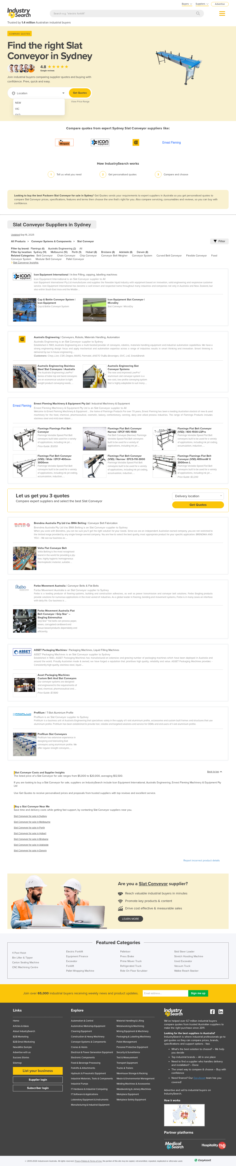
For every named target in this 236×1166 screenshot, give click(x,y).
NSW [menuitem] (18, 102)
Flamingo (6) (37, 248)
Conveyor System (142, 255)
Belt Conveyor (45, 255)
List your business (38, 1071)
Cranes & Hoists (79, 1047)
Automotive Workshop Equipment (88, 1026)
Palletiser (125, 951)
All (80, 248)
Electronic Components (83, 1057)
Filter (221, 241)
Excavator (71, 961)
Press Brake (127, 956)
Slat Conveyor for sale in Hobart (30, 833)
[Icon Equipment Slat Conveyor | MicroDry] (117, 296)
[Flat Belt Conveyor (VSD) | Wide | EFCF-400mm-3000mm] (48, 452)
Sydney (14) (40, 252)
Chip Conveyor (88, 255)
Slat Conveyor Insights (26, 262)
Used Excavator (183, 961)
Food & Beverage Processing (85, 1062)
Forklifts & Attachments (83, 1068)
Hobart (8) (91, 252)
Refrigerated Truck (130, 966)
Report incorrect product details (201, 860)
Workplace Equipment (128, 1094)
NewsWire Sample (22, 1047)
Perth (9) (76, 252)
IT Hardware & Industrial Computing (89, 1089)
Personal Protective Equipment (132, 1047)
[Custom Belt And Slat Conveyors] (47, 671)
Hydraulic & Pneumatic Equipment (88, 1073)
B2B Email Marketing (24, 1041)
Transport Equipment (127, 1062)
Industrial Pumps (79, 1083)
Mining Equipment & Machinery (132, 1031)
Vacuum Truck (182, 966)
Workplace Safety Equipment (131, 1099)
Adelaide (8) (125, 252)
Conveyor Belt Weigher (114, 255)
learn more (130, 918)
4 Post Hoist (19, 952)
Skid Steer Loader (184, 951)
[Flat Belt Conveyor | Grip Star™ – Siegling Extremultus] (47, 607)
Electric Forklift (74, 951)
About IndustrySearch (24, 1031)
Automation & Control (82, 1020)
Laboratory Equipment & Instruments (89, 1099)
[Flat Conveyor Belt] (47, 544)
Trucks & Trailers (125, 1068)
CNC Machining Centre (25, 967)
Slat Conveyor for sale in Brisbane (31, 839)
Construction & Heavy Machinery (87, 1036)
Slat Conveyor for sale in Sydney (30, 816)
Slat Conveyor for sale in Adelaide (31, 844)
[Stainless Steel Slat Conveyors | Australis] (48, 362)
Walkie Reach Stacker (186, 970)
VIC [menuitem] (17, 108)
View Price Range (80, 101)
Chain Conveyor (66, 255)
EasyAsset (199, 1078)
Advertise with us (22, 1052)
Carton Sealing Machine (25, 962)
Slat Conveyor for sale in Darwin (30, 850)
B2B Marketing (20, 1036)
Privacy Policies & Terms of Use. (88, 1161)
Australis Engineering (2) (62, 248)
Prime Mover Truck (131, 961)
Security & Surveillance (128, 1052)
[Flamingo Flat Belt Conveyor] (48, 424)
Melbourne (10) (59, 252)
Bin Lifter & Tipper (22, 957)
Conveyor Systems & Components (51, 241)
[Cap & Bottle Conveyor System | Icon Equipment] (48, 296)
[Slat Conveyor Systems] (117, 362)
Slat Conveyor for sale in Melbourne (32, 822)
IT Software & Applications (84, 1094)
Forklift (70, 966)
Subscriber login (38, 1088)
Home (16, 1020)
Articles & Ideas (21, 1026)
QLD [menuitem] (17, 114)
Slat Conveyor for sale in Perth (29, 827)
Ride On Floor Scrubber (134, 970)
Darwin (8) (142, 252)
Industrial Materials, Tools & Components (92, 1078)
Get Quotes (80, 92)
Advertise (220, 4)
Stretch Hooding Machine (188, 956)
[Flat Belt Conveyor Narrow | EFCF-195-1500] (118, 424)
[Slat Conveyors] (47, 730)
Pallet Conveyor (75, 259)
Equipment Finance (77, 956)
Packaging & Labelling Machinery (134, 1036)
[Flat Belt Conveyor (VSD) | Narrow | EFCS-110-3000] (118, 452)
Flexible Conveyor (196, 255)
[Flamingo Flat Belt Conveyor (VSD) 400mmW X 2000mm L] (187, 452)
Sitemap (17, 1062)
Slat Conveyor (85, 241)
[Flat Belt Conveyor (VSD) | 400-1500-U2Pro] (187, 424)
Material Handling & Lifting (130, 1020)
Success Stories (21, 1057)
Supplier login (38, 1080)
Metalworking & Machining (130, 1026)
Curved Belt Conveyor (169, 255)
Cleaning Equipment (81, 1031)
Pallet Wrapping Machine (80, 970)
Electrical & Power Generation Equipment (92, 1052)
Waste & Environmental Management (136, 1078)
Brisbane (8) (108, 252)
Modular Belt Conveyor (49, 259)
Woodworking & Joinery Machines (134, 1089)
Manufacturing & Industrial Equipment (90, 1104)
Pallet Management (127, 1041)
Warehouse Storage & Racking (132, 1073)
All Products (18, 241)
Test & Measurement (127, 1057)
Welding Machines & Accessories (133, 1083)
